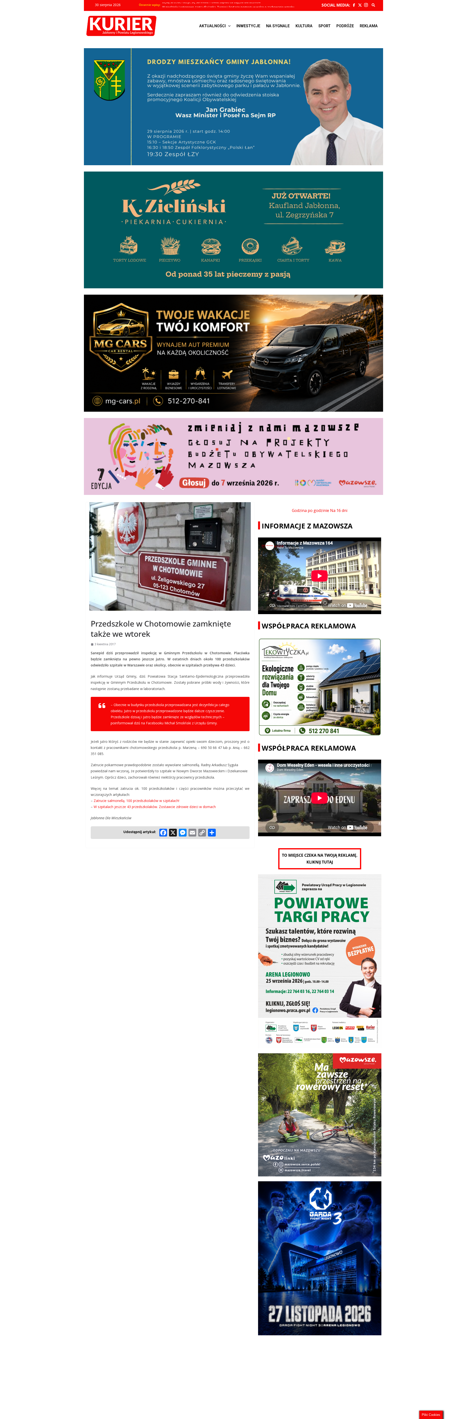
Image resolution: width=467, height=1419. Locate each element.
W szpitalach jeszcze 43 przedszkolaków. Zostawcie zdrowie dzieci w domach (155, 806)
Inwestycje (248, 26)
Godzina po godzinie (310, 510)
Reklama (369, 26)
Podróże (345, 26)
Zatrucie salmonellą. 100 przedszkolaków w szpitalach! (136, 800)
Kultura (304, 26)
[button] (215, 26)
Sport (324, 26)
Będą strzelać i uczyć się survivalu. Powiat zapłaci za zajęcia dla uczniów (211, 5)
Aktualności (212, 26)
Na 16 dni (338, 510)
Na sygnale (278, 26)
